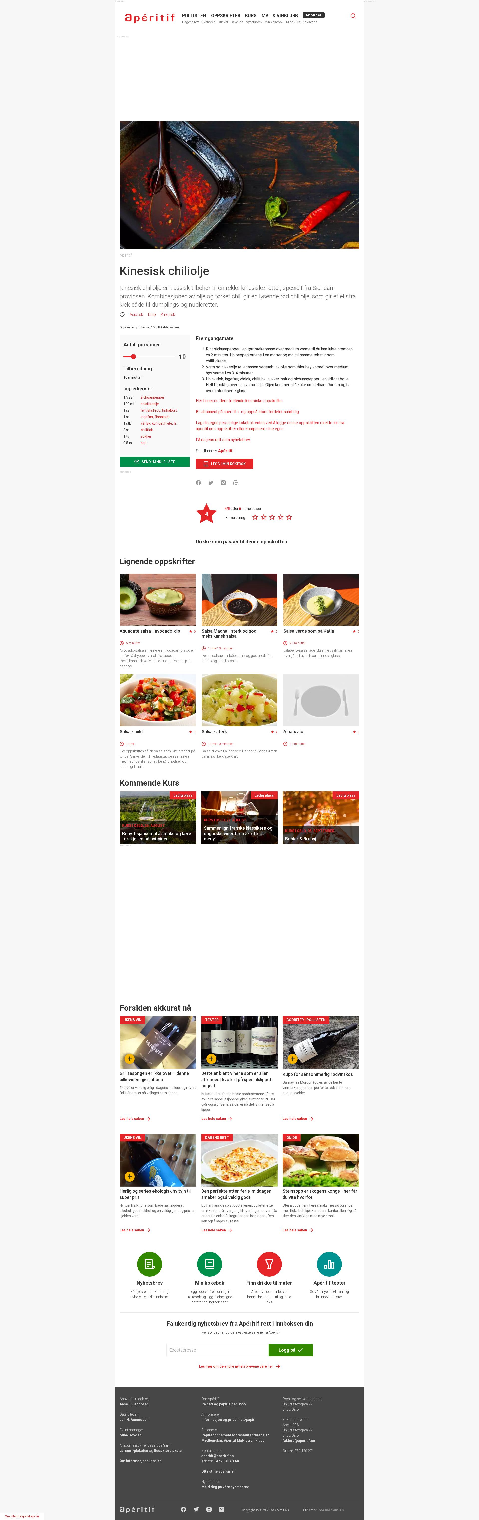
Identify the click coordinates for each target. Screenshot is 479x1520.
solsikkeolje (150, 404)
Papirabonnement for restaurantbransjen (235, 1435)
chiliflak (147, 430)
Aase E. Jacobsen (134, 1404)
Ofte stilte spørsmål (217, 1471)
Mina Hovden (130, 1435)
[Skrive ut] (236, 482)
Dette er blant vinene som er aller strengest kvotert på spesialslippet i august (237, 1079)
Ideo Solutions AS (330, 1510)
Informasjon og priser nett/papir (228, 1420)
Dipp (152, 314)
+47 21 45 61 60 (226, 1461)
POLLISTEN (194, 15)
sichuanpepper (152, 397)
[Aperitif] (150, 18)
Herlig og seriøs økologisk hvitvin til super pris (155, 1194)
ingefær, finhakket (155, 417)
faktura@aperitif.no (299, 1441)
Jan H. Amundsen (134, 1420)
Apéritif (225, 450)
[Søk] (353, 16)
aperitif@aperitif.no (217, 1456)
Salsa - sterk (214, 731)
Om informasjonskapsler (140, 1461)
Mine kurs (293, 22)
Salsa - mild (131, 731)
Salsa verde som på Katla (308, 630)
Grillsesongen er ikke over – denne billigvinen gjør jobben (154, 1076)
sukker (146, 436)
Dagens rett (190, 22)
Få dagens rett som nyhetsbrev (223, 439)
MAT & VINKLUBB (280, 15)
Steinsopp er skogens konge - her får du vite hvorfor (320, 1194)
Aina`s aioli (294, 731)
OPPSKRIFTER (225, 15)
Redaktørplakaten (169, 1451)
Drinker (223, 22)
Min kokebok (274, 22)
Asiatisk (136, 314)
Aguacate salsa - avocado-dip (150, 630)
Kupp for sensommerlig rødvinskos (318, 1074)
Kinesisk (168, 314)
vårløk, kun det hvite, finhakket (165, 423)
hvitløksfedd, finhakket (159, 410)
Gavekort (237, 22)
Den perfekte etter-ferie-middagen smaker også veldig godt (236, 1194)
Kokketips (310, 22)
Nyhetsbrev (254, 22)
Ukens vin (208, 22)
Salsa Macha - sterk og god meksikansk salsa (229, 633)
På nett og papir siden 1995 (223, 1404)
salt (144, 443)
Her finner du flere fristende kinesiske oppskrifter (239, 400)
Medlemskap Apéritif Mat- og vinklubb (232, 1440)
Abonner (314, 15)
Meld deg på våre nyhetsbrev (225, 1487)
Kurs (251, 15)
